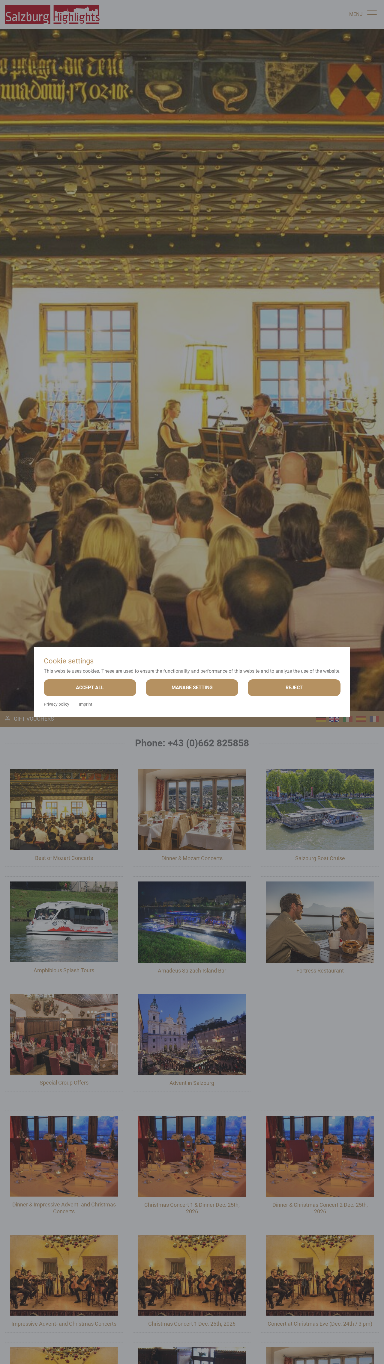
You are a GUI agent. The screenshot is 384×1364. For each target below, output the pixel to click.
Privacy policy (56, 704)
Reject (294, 687)
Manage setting (192, 687)
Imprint (85, 704)
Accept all (90, 687)
